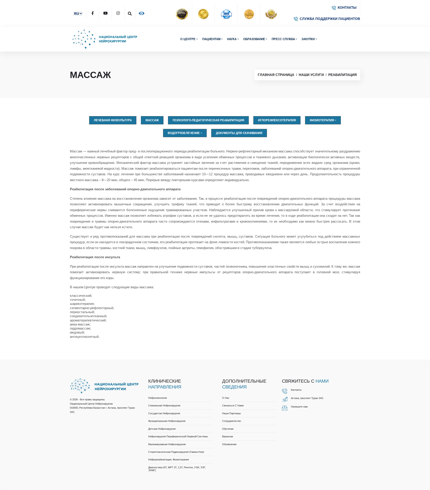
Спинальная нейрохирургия (164, 405)
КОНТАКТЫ (347, 7)
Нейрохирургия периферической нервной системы (178, 436)
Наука (231, 39)
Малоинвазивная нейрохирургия (167, 444)
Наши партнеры (231, 413)
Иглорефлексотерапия (277, 120)
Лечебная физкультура (113, 120)
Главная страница (276, 75)
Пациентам (211, 39)
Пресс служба (283, 39)
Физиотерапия (322, 120)
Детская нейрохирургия (162, 428)
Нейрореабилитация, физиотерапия (168, 459)
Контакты (296, 389)
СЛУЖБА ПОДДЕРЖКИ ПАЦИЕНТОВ (330, 19)
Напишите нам (299, 406)
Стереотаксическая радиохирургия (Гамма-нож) (176, 452)
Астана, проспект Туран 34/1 (307, 398)
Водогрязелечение (184, 133)
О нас (225, 398)
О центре (188, 39)
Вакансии (227, 436)
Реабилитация (342, 75)
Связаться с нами (233, 405)
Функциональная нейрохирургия (166, 421)
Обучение (228, 428)
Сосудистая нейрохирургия (164, 413)
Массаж (152, 120)
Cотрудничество (231, 421)
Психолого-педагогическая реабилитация (208, 120)
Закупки (308, 39)
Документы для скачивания (239, 133)
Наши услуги (311, 75)
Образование (254, 39)
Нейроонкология (157, 398)
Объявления (229, 444)
